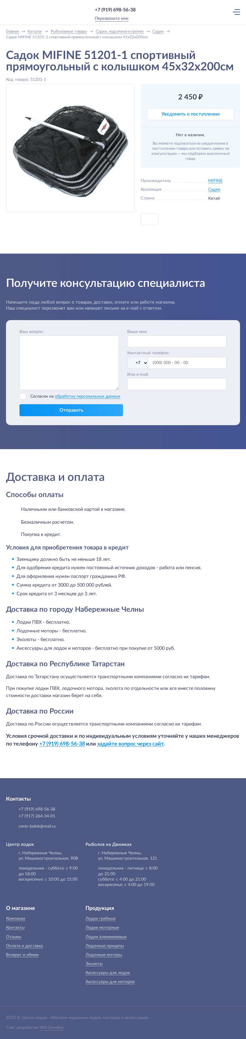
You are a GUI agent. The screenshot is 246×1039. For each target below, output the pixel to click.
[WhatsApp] (144, 9)
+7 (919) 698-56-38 (115, 9)
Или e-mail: (138, 374)
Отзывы (13, 937)
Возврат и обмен (22, 955)
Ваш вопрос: (32, 332)
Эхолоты (94, 964)
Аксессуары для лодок (108, 973)
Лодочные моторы (104, 955)
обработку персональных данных (87, 396)
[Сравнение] (209, 11)
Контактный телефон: (148, 353)
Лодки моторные (102, 928)
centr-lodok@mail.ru (37, 826)
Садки (214, 189)
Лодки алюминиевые (106, 937)
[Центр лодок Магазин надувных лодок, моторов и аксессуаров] (18, 12)
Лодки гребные (101, 919)
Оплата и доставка (24, 946)
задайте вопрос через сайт (130, 743)
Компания (15, 919)
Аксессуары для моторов (110, 982)
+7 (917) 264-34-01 (37, 816)
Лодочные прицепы (105, 946)
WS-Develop (52, 1028)
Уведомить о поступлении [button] (190, 114)
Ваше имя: (137, 332)
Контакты (15, 928)
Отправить (71, 410)
